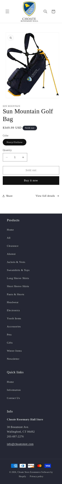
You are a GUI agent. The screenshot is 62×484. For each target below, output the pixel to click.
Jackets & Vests (16, 262)
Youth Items (14, 318)
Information (14, 390)
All (9, 237)
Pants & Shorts (15, 294)
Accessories (14, 326)
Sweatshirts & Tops (18, 270)
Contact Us (13, 398)
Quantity (7, 150)
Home (10, 229)
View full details (45, 195)
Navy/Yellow (17, 143)
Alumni (11, 254)
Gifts (10, 342)
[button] (7, 11)
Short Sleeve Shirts (18, 286)
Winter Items (14, 350)
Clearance (13, 245)
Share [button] (9, 195)
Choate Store (23, 472)
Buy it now (31, 180)
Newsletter (13, 358)
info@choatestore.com (20, 444)
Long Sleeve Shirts (18, 278)
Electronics (13, 310)
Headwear (13, 302)
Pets (9, 334)
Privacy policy (36, 476)
